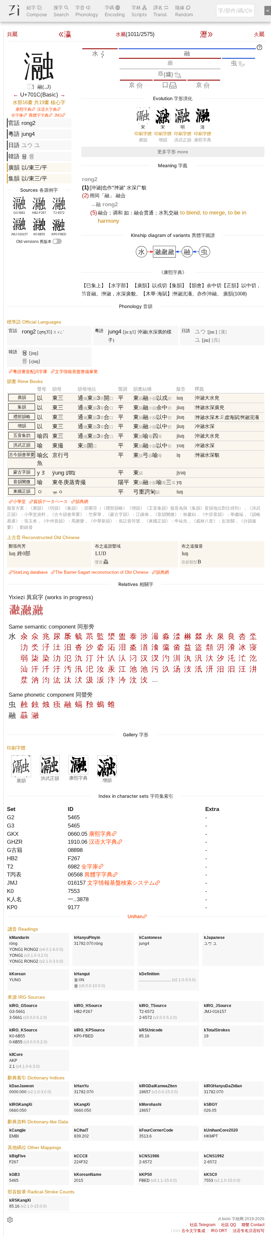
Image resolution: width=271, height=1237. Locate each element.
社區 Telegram (202, 1224)
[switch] (57, 241)
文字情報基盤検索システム (121, 883)
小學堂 (19, 501)
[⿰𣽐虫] (26, 613)
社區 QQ (228, 1224)
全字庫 (17, 115)
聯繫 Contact (253, 1224)
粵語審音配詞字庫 (30, 371)
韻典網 (81, 501)
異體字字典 (39, 115)
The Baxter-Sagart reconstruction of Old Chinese (101, 572)
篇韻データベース (50, 501)
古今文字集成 (193, 1230)
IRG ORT (219, 1230)
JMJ (57, 115)
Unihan (135, 916)
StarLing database (30, 572)
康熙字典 (23, 109)
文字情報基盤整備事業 (76, 371)
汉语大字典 (47, 109)
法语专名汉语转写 (248, 1230)
